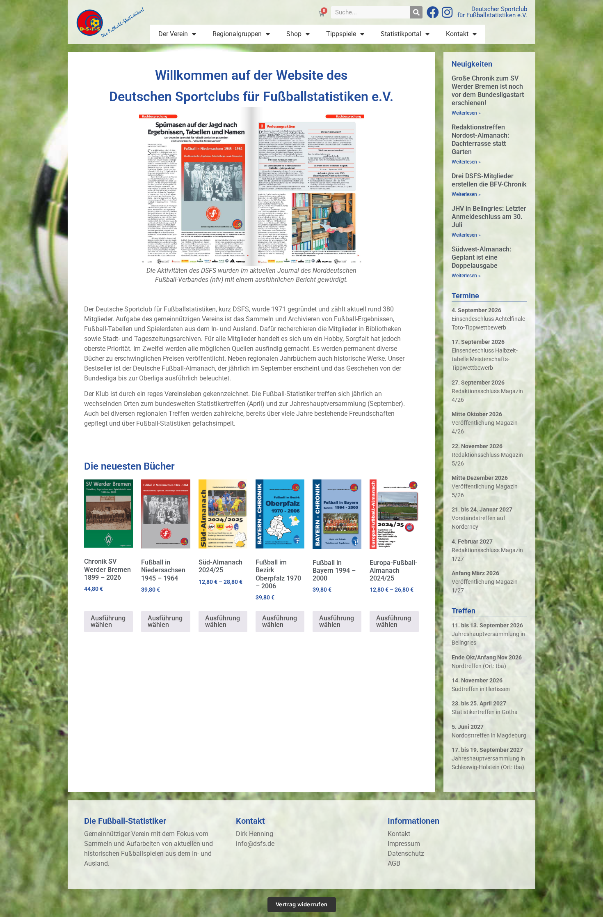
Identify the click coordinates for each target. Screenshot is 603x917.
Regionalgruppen (237, 34)
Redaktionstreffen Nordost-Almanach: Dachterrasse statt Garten (480, 139)
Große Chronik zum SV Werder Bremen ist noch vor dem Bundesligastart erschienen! (488, 90)
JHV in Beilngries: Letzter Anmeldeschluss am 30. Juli (489, 217)
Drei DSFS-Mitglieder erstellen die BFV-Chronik (489, 180)
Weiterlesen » (466, 113)
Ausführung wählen (108, 621)
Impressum (404, 844)
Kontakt (457, 34)
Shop (294, 34)
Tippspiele (341, 34)
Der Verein (173, 34)
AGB (394, 863)
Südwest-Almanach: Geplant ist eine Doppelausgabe (481, 257)
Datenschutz (406, 853)
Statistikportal (401, 34)
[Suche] (416, 12)
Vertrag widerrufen (302, 904)
